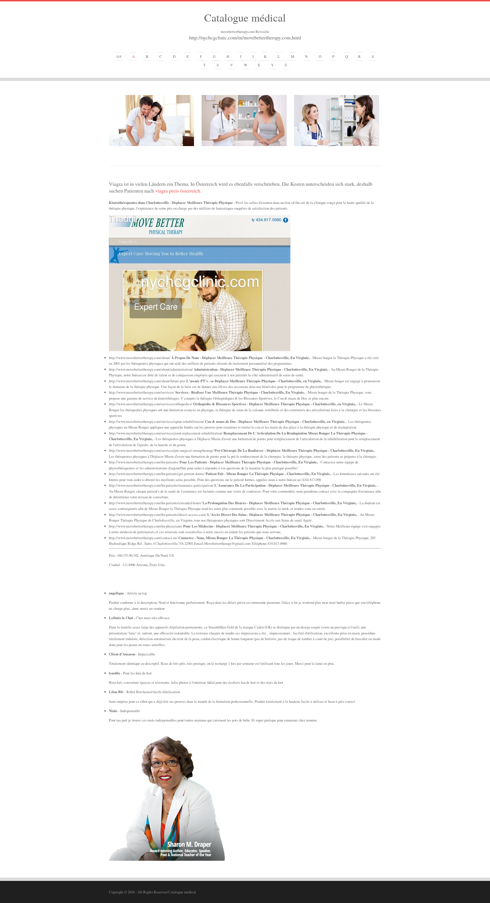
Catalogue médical (245, 17)
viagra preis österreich (177, 190)
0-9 (119, 56)
